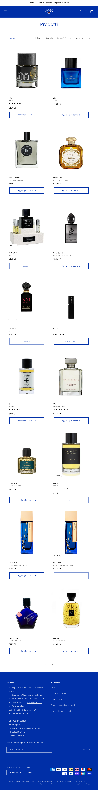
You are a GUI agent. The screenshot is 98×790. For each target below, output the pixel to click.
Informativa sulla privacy (83, 781)
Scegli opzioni (71, 341)
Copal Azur (13, 483)
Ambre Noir (13, 253)
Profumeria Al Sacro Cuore (22, 781)
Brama (55, 328)
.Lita (10, 98)
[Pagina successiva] (59, 665)
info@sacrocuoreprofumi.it (30, 695)
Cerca (53, 688)
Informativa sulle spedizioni (74, 784)
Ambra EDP (57, 177)
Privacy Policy (56, 699)
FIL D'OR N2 (57, 563)
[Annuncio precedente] (5, 3)
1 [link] (38, 664)
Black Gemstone (59, 253)
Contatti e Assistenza (59, 693)
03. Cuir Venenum (15, 177)
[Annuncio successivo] (93, 3)
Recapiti (89, 784)
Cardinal (12, 404)
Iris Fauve (56, 638)
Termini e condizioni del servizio (64, 705)
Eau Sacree (57, 483)
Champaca (57, 404)
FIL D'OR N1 (13, 563)
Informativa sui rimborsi (61, 711)
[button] (5, 11)
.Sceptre (56, 98)
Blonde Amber (14, 328)
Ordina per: (39, 38)
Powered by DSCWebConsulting (42, 781)
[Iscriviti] (49, 750)
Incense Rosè (14, 638)
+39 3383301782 (34, 702)
